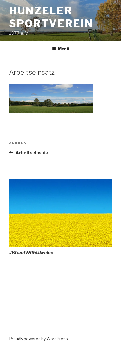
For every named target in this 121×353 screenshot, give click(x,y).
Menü (63, 48)
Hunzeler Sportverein (51, 17)
